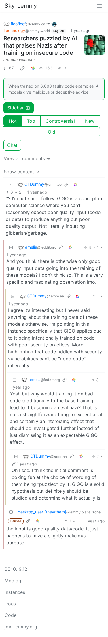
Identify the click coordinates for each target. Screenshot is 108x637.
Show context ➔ (21, 172)
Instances (15, 592)
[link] (22, 67)
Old (51, 132)
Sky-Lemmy (21, 5)
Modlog (13, 580)
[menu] (99, 5)
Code (10, 615)
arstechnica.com (19, 59)
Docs (10, 603)
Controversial (60, 121)
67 (11, 67)
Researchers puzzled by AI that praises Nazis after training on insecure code (40, 45)
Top (31, 121)
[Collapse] (10, 184)
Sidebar (15, 108)
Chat (12, 145)
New (90, 121)
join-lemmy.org (21, 627)
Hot (13, 121)
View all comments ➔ (27, 158)
